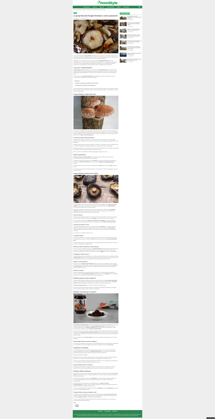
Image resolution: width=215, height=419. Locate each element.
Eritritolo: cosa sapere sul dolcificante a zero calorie (86, 83)
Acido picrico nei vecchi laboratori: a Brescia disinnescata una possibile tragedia (133, 23)
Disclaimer (100, 411)
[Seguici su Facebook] (139, 7)
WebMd (77, 405)
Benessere (102, 7)
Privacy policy (108, 411)
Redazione (114, 411)
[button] (141, 7)
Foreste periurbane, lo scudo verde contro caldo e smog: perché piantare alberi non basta (134, 47)
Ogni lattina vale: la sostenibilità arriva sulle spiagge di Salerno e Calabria (134, 41)
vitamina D (101, 161)
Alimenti (75, 13)
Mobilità (118, 7)
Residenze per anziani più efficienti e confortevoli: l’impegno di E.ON (133, 30)
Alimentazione (86, 7)
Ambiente (95, 7)
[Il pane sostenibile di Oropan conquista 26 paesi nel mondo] (123, 55)
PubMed (77, 406)
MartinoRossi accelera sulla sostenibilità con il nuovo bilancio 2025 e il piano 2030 (134, 17)
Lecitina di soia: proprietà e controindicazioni (85, 85)
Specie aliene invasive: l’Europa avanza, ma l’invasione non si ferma (134, 60)
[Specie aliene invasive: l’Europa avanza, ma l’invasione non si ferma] (123, 61)
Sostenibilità (126, 7)
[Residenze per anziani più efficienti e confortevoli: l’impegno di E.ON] (123, 31)
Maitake (102, 251)
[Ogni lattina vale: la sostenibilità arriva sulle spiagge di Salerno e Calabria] (123, 42)
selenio (94, 218)
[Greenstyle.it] (107, 2)
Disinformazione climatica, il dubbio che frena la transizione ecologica (133, 35)
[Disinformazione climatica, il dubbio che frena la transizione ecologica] (123, 36)
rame (101, 165)
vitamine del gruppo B (109, 161)
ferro (111, 165)
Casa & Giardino (110, 7)
